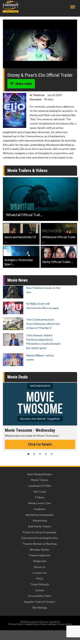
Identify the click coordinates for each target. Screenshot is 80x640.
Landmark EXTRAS (39, 485)
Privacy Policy (16, 624)
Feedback (39, 509)
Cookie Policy (31, 624)
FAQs (39, 578)
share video (23, 84)
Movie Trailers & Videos (27, 170)
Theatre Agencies (40, 555)
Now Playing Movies (40, 474)
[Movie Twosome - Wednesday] (40, 404)
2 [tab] (34, 454)
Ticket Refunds (39, 584)
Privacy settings (48, 624)
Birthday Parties (40, 549)
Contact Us (40, 572)
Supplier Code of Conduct (39, 601)
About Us (39, 567)
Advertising (40, 520)
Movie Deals (17, 377)
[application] (40, 45)
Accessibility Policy (39, 595)
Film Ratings (39, 607)
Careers (39, 590)
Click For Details (40, 444)
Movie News (17, 280)
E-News (39, 497)
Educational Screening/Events (39, 537)
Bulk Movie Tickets (39, 526)
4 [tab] (46, 454)
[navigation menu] (72, 7)
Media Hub (39, 561)
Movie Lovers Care (39, 503)
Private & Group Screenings (40, 532)
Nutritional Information (40, 514)
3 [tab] (40, 454)
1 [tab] (28, 454)
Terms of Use (65, 624)
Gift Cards (39, 491)
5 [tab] (52, 454)
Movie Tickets (39, 480)
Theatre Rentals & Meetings (39, 543)
